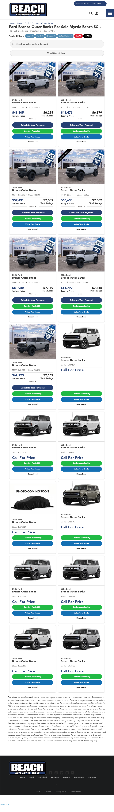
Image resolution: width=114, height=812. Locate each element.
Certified (42, 778)
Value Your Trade (32, 137)
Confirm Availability (32, 131)
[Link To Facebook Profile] (51, 773)
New (22, 778)
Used (31, 778)
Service (66, 778)
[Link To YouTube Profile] (67, 773)
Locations (79, 778)
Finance (55, 778)
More (31, 119)
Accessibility (76, 792)
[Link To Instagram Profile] (72, 773)
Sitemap (48, 792)
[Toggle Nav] (110, 13)
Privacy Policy (61, 792)
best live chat (4, 804)
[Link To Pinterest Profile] (62, 773)
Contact (92, 778)
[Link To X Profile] (56, 773)
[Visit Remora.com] (98, 799)
